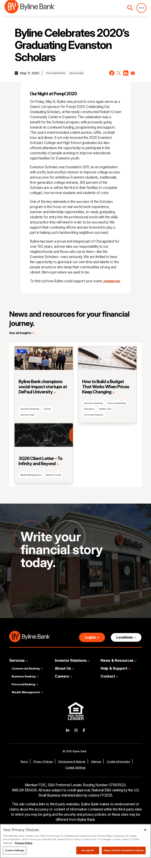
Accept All (88, 850)
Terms (24, 761)
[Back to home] (30, 7)
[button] (111, 73)
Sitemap (96, 761)
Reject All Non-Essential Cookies (124, 850)
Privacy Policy (23, 842)
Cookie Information (118, 761)
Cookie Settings (75, 767)
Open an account (76, 597)
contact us (111, 281)
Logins (90, 637)
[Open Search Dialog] (130, 8)
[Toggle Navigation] (141, 8)
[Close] (145, 830)
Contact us (35, 597)
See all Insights (20, 333)
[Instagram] (76, 730)
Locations (124, 637)
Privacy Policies (43, 761)
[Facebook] (84, 730)
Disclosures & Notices (71, 761)
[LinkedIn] (67, 730)
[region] (75, 841)
